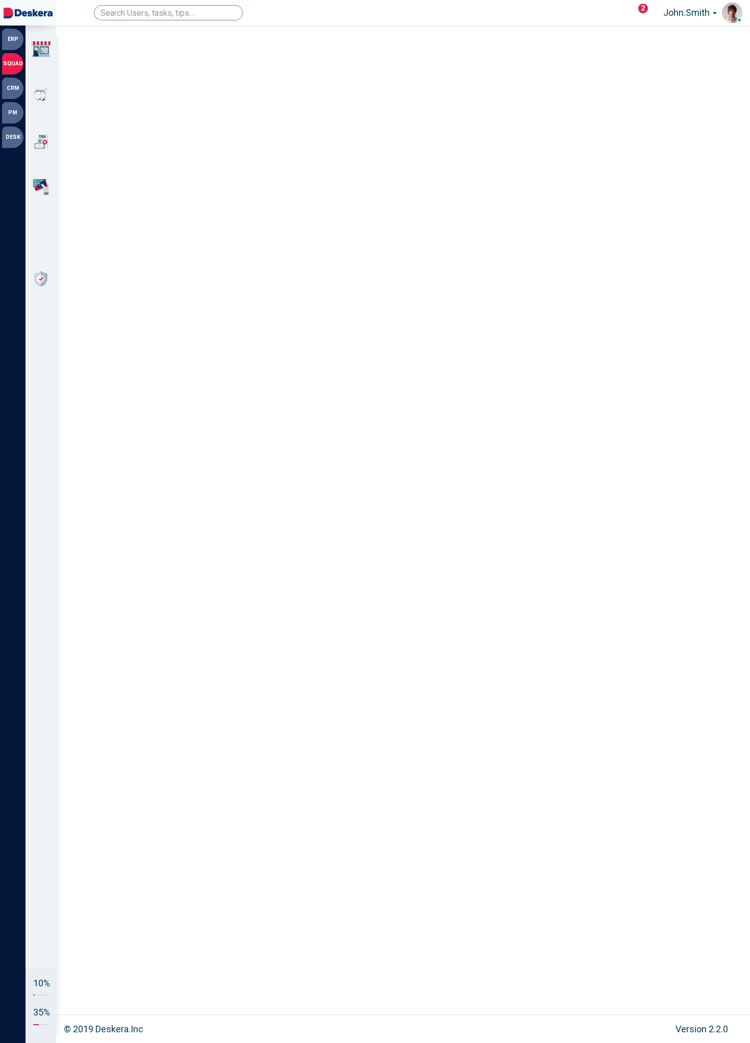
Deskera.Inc (119, 1029)
